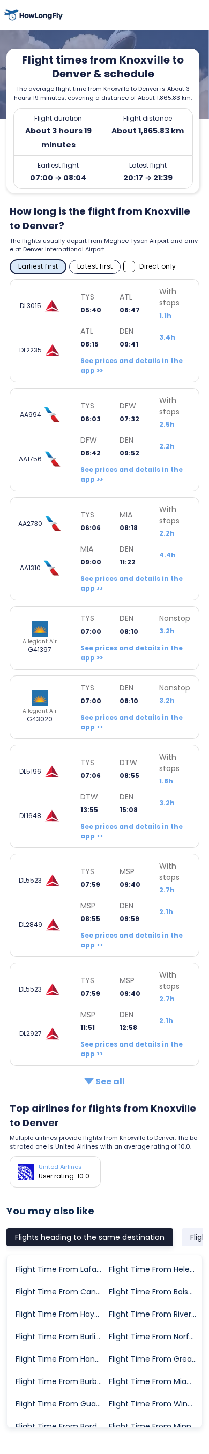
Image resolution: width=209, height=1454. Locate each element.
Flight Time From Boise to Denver (155, 1291)
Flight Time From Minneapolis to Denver (155, 1426)
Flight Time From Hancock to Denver (62, 1359)
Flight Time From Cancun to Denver (62, 1291)
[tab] (89, 1237)
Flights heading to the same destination (90, 1237)
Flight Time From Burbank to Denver (62, 1381)
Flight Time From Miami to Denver (155, 1381)
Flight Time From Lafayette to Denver (62, 1269)
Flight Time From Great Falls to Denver (155, 1359)
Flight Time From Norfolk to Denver (155, 1336)
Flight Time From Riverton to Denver (155, 1314)
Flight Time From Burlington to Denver (62, 1336)
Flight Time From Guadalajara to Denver (62, 1403)
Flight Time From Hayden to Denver (62, 1314)
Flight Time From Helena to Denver (155, 1269)
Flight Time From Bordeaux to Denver (62, 1426)
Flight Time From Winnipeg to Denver (155, 1403)
